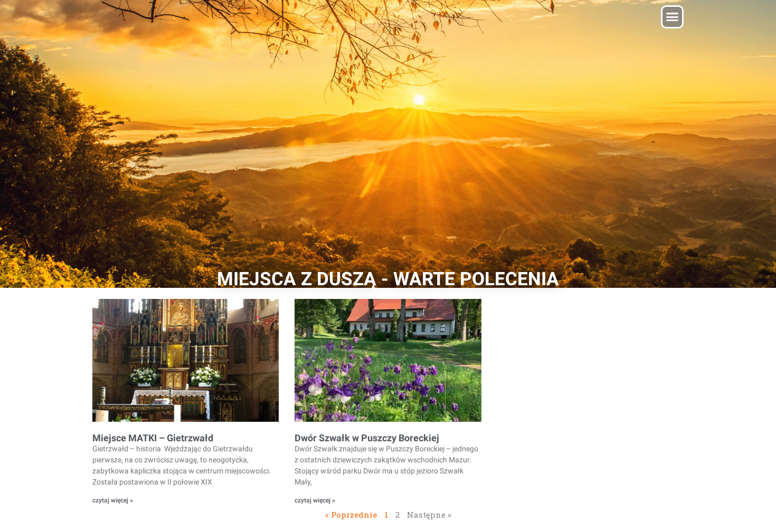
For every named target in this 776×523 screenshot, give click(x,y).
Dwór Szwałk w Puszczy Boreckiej (367, 437)
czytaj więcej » (112, 500)
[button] (672, 16)
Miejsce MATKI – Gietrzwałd (152, 437)
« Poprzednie (351, 514)
